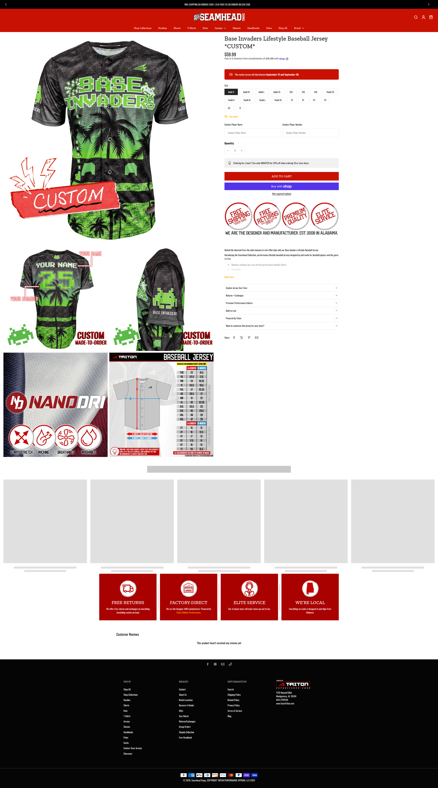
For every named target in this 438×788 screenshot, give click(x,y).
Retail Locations (186, 700)
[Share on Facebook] (234, 337)
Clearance (128, 753)
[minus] (228, 150)
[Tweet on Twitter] (241, 337)
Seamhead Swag (198, 780)
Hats (125, 710)
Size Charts (184, 716)
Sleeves (127, 726)
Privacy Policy (234, 705)
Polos (126, 737)
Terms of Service (235, 710)
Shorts (126, 705)
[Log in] (423, 17)
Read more (229, 276)
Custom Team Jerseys (133, 748)
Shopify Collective (186, 732)
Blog (229, 716)
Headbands (128, 732)
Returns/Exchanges (187, 721)
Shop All (127, 689)
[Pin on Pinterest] (249, 337)
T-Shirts (127, 716)
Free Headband (185, 737)
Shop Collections (131, 694)
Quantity (229, 143)
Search (231, 689)
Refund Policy (233, 700)
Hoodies (127, 700)
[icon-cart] (431, 17)
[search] (416, 17)
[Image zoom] (108, 140)
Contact (182, 689)
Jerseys (127, 721)
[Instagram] (215, 664)
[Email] (223, 664)
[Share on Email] (256, 337)
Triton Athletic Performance (188, 612)
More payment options (281, 194)
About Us (183, 694)
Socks (126, 742)
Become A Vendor (186, 705)
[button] (281, 176)
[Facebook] (207, 664)
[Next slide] (429, 4)
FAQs (181, 710)
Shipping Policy (234, 694)
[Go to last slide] (6, 4)
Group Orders (185, 726)
